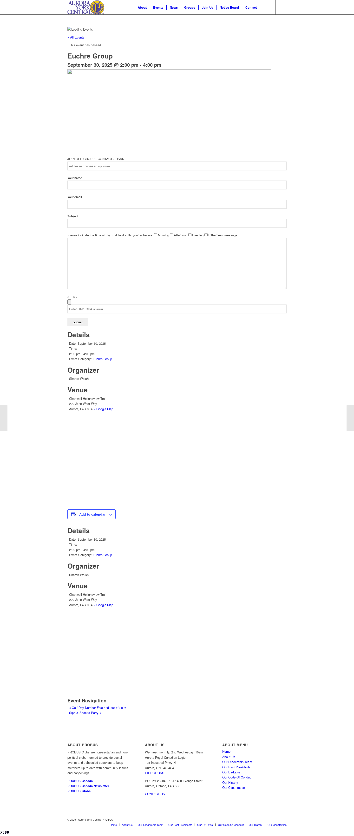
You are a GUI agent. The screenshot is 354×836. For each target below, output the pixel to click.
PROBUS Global (79, 791)
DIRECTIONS (154, 773)
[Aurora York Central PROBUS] (85, 7)
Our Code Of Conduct (237, 777)
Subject (72, 216)
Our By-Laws (231, 772)
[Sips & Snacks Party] (350, 418)
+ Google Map (103, 409)
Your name (74, 178)
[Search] (264, 7)
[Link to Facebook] (283, 7)
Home (226, 751)
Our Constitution (233, 787)
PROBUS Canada (80, 780)
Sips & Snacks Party (85, 712)
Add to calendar (92, 514)
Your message (227, 235)
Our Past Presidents (236, 767)
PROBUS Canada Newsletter (88, 786)
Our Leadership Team (237, 761)
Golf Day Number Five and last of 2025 (97, 707)
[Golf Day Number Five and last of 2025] (3, 418)
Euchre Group (102, 358)
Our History (230, 782)
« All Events (76, 37)
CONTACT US (155, 793)
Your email (74, 197)
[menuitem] (142, 7)
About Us (228, 756)
